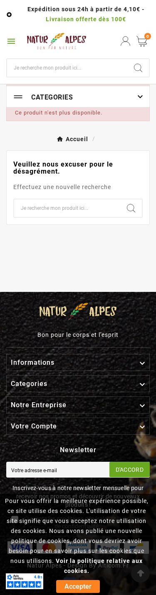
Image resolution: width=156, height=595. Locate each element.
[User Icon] (125, 41)
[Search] (138, 67)
